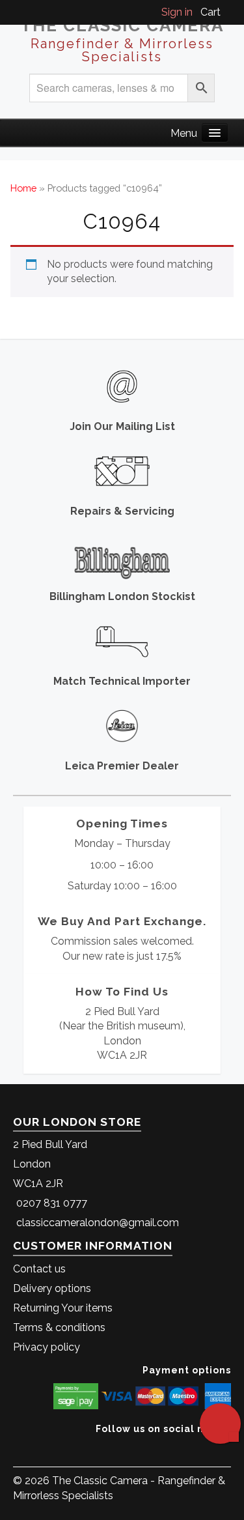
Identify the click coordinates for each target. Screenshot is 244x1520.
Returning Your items (63, 1308)
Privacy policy (46, 1347)
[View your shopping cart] (227, 12)
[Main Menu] (215, 132)
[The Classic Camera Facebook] (226, 1448)
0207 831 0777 (51, 1203)
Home (23, 188)
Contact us (39, 1269)
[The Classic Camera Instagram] (229, 1448)
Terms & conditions (59, 1327)
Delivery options (52, 1288)
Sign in (177, 12)
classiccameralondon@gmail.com (97, 1222)
